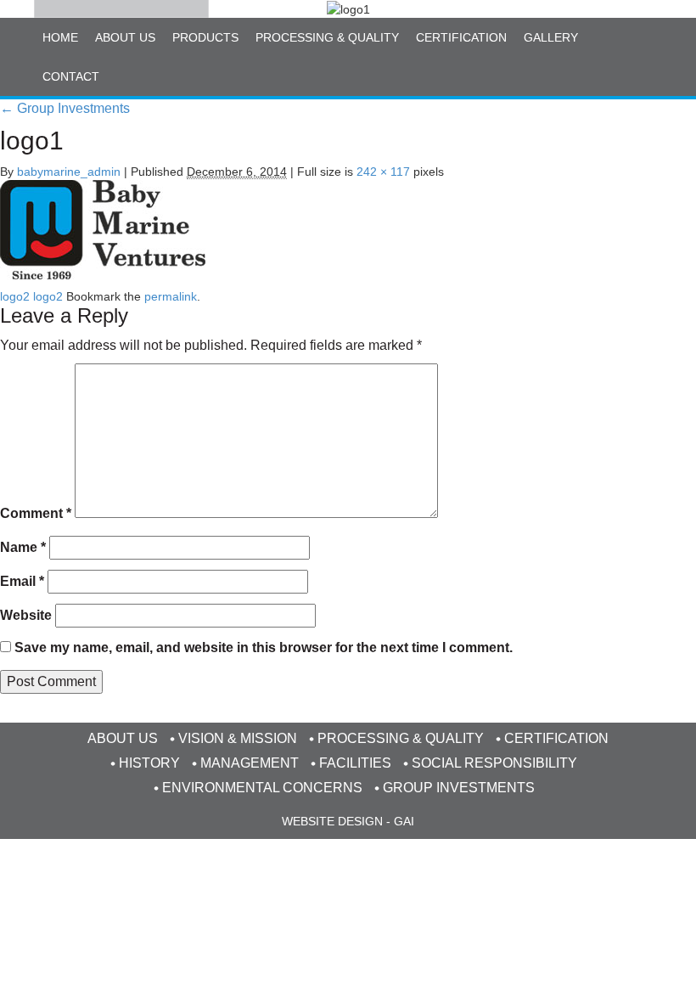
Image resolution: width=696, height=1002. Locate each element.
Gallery (551, 37)
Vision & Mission (237, 738)
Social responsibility (494, 763)
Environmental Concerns (262, 787)
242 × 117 (383, 171)
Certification (461, 37)
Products (205, 37)
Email (22, 581)
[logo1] (102, 229)
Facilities (355, 763)
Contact (70, 76)
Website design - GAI (348, 821)
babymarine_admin (69, 171)
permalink (170, 296)
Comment (35, 513)
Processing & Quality (327, 37)
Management (249, 763)
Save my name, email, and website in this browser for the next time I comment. (263, 647)
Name (23, 547)
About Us (125, 37)
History (149, 763)
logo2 (15, 296)
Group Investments (65, 108)
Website (26, 615)
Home (60, 37)
